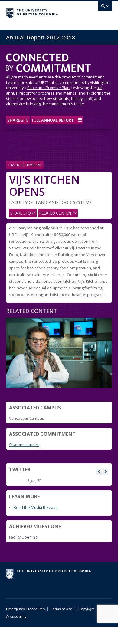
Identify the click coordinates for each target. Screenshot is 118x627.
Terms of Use (61, 609)
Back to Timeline (25, 165)
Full (53, 120)
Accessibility (16, 617)
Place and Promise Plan (48, 87)
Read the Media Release (36, 507)
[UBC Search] (105, 7)
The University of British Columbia (43, 12)
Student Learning (24, 444)
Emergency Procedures (25, 609)
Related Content (56, 213)
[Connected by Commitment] (59, 64)
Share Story (22, 213)
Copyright (86, 609)
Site (17, 120)
